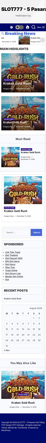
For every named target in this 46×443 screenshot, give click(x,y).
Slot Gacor (10, 264)
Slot (7, 279)
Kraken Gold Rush (36, 38)
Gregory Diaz (34, 42)
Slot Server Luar (13, 273)
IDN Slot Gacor (12, 261)
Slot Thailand (11, 255)
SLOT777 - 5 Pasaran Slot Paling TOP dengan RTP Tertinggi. (23, 9)
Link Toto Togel (12, 252)
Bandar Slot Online (14, 276)
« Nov (7, 350)
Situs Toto (10, 267)
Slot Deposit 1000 (13, 258)
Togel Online (11, 270)
